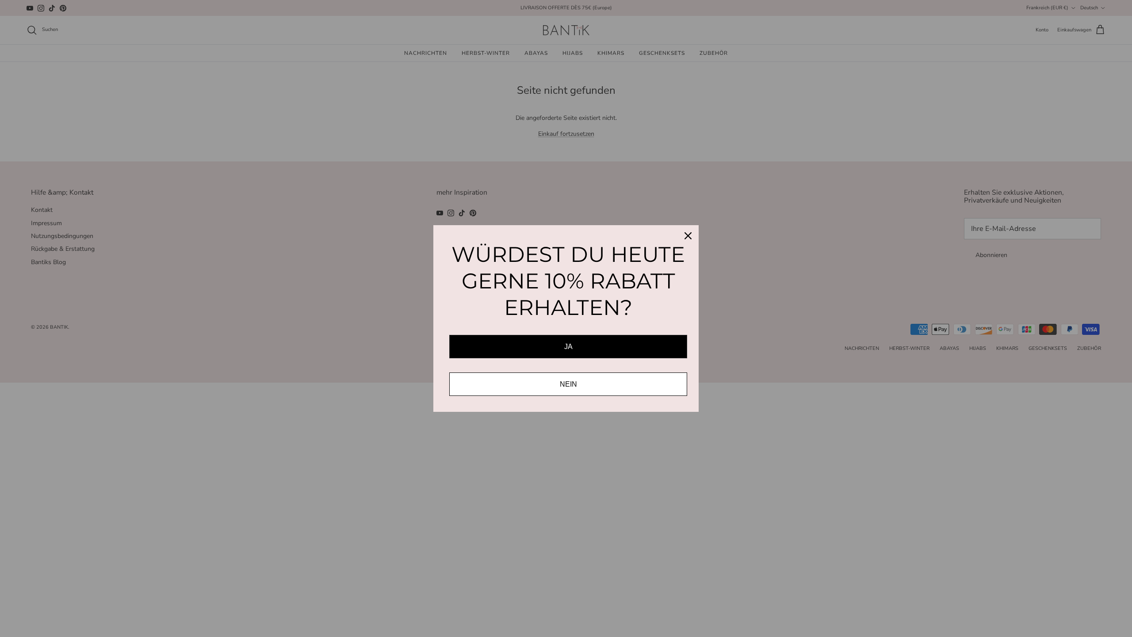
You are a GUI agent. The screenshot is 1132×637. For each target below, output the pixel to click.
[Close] (688, 235)
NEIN (568, 384)
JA (568, 346)
